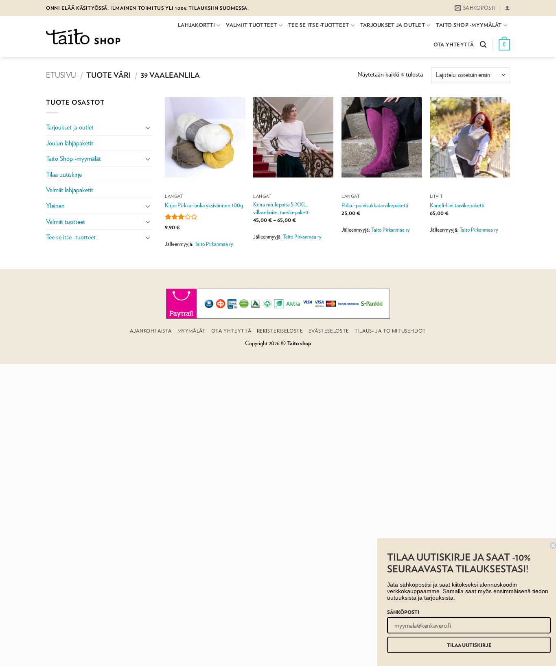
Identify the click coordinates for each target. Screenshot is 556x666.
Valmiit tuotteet (251, 25)
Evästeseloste (329, 331)
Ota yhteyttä (453, 45)
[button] (507, 8)
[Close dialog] (549, 545)
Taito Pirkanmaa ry (214, 244)
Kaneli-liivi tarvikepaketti (457, 205)
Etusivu (61, 74)
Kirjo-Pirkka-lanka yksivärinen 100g (204, 205)
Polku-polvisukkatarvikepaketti (374, 205)
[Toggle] (148, 127)
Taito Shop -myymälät (468, 25)
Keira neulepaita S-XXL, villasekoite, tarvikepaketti (281, 208)
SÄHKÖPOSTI (399, 612)
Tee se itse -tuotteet (318, 25)
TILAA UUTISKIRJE (464, 645)
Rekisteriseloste (280, 331)
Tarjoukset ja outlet (392, 25)
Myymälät (191, 331)
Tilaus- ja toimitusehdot (390, 331)
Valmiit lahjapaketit (69, 190)
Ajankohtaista (151, 331)
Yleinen (55, 206)
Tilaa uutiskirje (64, 174)
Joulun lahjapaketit (69, 143)
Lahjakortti (196, 25)
